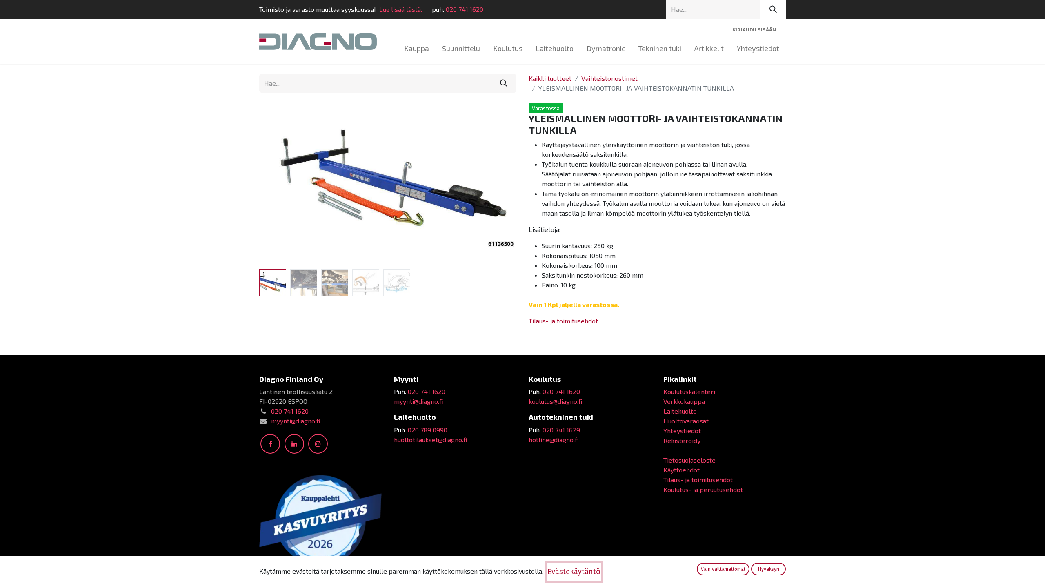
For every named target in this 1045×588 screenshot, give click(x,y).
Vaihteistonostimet (609, 78)
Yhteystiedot (682, 430)
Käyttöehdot (681, 470)
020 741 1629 (561, 430)
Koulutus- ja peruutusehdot (703, 489)
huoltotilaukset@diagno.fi (430, 439)
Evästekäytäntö (573, 571)
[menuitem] (417, 48)
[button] (278, 184)
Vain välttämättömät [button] (723, 569)
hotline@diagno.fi (554, 439)
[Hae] (773, 9)
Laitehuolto (680, 411)
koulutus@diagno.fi (556, 401)
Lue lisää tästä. (400, 9)
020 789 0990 (427, 430)
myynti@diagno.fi (295, 421)
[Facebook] (270, 444)
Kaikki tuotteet (550, 78)
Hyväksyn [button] (768, 569)
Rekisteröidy (681, 440)
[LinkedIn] (294, 444)
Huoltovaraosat (686, 421)
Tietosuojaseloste (689, 460)
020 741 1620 (464, 9)
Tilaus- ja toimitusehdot (563, 321)
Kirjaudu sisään (754, 29)
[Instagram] (318, 444)
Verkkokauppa (684, 401)
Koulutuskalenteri (689, 391)
